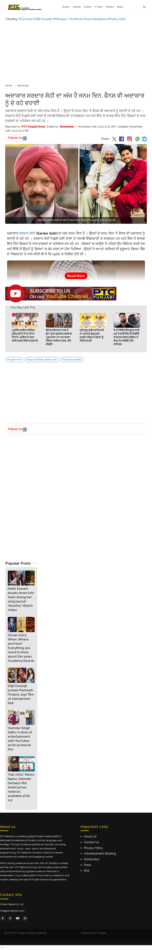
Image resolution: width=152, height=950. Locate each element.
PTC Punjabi (100, 933)
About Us (90, 836)
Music (120, 7)
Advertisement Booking (100, 853)
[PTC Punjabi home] (25, 7)
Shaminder (67, 126)
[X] (10, 918)
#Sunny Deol (116, 19)
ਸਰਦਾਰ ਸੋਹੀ (27, 233)
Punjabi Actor (14, 359)
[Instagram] (25, 918)
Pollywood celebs (71, 359)
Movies (110, 7)
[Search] (144, 6)
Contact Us (91, 842)
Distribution (91, 859)
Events (87, 7)
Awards (77, 7)
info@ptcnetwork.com (12, 910)
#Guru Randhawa (95, 19)
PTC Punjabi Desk (33, 126)
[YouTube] (17, 918)
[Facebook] (3, 918)
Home (8, 85)
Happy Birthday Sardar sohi (42, 359)
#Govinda (25, 19)
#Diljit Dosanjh (42, 19)
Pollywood (23, 85)
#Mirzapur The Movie (67, 19)
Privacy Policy (93, 848)
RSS (87, 871)
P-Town (99, 7)
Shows (65, 7)
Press (87, 865)
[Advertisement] (76, 52)
